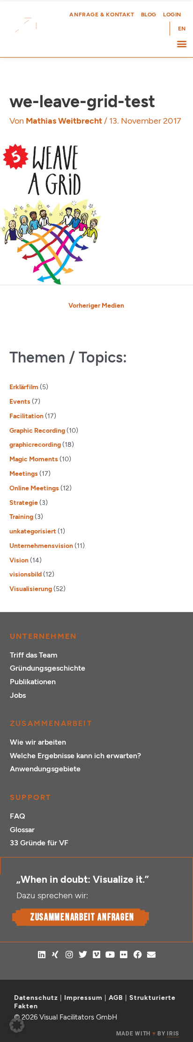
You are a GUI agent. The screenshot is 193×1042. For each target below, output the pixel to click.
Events (19, 401)
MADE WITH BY (147, 1033)
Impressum (83, 998)
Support (30, 797)
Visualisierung (30, 588)
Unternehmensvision (41, 545)
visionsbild (25, 574)
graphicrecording (35, 444)
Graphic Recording (37, 430)
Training (21, 516)
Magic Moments (33, 459)
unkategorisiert (32, 531)
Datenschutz (36, 998)
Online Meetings (34, 488)
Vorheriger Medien (96, 305)
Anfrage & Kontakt (101, 14)
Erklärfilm (23, 387)
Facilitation (26, 416)
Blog (148, 14)
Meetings (23, 473)
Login (172, 14)
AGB (116, 998)
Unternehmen (43, 636)
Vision (19, 560)
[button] (181, 43)
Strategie (23, 502)
